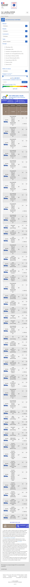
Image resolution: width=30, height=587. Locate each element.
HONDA (13, 516)
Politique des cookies (12, 576)
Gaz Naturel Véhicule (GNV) (12, 55)
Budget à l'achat (7, 74)
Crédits (25, 574)
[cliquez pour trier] (5, 111)
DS (13, 337)
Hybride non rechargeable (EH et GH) (14, 53)
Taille (4, 39)
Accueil (2, 16)
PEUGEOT (13, 226)
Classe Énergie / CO (9, 84)
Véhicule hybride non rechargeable (9, 537)
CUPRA (13, 502)
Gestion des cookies (23, 576)
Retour (4, 569)
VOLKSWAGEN (13, 154)
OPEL (13, 418)
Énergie (5, 43)
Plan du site (14, 574)
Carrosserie (6, 34)
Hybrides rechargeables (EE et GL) (14, 51)
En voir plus (15, 522)
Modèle (4, 28)
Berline (6, 119)
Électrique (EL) (9, 47)
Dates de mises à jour (7, 574)
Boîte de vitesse (7, 68)
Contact (4, 576)
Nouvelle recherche (22, 101)
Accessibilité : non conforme (21, 577)
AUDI (13, 240)
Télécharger (11, 526)
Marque (4, 23)
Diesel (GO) (8, 64)
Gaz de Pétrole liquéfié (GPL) (12, 58)
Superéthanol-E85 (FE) (11, 60)
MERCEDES (13, 412)
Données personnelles (7, 577)
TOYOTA (13, 446)
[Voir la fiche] (5, 121)
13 (11, 73)
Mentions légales (20, 574)
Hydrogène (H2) (9, 49)
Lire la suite (20, 541)
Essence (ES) (9, 62)
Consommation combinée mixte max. (12, 79)
